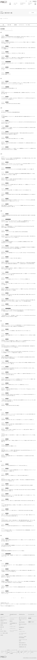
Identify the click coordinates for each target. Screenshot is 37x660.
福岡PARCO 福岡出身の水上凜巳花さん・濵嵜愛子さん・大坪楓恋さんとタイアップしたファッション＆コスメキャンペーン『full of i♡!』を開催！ (18, 268)
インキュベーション (13, 626)
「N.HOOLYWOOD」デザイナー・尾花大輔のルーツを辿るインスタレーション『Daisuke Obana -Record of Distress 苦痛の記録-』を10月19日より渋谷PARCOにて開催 (18, 315)
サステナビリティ (30, 4)
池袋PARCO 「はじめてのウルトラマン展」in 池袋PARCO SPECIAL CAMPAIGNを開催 (14, 231)
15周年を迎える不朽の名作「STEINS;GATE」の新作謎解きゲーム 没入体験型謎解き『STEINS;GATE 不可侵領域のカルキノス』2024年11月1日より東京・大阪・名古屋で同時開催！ (18, 247)
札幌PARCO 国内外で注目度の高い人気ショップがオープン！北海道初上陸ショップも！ (14, 384)
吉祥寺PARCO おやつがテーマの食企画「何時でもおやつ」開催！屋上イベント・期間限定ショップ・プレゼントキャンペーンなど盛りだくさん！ (18, 184)
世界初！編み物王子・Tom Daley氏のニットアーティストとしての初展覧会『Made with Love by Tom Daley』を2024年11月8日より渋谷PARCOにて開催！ (18, 205)
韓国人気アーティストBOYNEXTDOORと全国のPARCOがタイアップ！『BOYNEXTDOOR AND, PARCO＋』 (17, 525)
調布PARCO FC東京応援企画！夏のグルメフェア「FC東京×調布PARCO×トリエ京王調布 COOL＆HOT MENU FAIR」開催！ (17, 455)
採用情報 (35, 4)
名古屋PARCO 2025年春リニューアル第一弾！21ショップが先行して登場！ (12, 52)
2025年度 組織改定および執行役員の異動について (8, 88)
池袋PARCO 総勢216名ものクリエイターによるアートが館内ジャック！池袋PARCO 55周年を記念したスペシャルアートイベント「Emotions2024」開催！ (18, 373)
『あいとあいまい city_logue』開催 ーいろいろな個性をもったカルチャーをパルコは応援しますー (15, 189)
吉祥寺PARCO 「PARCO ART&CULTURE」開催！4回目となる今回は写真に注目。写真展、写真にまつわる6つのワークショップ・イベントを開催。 (18, 294)
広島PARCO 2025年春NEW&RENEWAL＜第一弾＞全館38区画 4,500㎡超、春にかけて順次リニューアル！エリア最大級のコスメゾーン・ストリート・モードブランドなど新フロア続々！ (18, 36)
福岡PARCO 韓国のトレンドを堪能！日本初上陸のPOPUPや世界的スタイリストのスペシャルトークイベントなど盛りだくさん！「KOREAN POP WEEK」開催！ (18, 179)
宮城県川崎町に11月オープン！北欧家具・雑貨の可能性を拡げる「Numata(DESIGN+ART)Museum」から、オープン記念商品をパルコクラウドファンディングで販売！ (18, 450)
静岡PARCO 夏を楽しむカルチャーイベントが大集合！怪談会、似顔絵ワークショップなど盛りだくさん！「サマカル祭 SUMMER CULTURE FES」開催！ (18, 495)
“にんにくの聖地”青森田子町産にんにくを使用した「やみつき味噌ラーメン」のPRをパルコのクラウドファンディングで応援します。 (18, 504)
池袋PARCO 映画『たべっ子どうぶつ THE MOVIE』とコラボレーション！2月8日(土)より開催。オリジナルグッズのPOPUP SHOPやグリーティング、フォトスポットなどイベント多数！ (18, 82)
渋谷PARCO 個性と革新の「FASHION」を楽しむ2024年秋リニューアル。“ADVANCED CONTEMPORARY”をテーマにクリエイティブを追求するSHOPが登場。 (18, 394)
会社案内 (1, 635)
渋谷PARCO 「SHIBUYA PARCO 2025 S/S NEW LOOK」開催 (10, 103)
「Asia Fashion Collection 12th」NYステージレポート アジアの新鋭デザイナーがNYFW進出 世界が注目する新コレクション (18, 63)
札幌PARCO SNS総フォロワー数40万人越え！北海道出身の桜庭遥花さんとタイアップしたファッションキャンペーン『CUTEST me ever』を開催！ (18, 424)
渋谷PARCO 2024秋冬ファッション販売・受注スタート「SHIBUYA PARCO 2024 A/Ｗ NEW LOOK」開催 (16, 510)
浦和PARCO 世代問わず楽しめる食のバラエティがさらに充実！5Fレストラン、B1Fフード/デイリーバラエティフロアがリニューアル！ (18, 592)
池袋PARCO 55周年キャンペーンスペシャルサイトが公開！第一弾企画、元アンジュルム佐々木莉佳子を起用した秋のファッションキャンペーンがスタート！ (18, 414)
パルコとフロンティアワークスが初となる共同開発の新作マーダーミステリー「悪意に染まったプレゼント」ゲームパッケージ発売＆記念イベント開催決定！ (18, 469)
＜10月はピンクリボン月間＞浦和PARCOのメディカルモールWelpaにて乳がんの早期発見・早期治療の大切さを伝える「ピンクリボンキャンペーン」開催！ (18, 362)
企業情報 (10, 4)
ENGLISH (34, 1)
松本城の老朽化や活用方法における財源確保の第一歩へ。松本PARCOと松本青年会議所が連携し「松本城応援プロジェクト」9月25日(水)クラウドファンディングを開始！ (18, 346)
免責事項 (18, 652)
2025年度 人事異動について (5, 73)
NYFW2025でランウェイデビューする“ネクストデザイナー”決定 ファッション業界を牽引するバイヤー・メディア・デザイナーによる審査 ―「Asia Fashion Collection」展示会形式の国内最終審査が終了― (18, 220)
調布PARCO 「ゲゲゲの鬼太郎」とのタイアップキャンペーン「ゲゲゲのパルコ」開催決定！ (15, 278)
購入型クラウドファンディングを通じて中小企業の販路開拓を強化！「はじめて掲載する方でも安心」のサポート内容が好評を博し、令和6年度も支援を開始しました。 (18, 158)
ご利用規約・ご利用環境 (8, 652)
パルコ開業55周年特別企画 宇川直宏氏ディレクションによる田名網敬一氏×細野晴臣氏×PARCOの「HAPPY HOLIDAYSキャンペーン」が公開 (17, 241)
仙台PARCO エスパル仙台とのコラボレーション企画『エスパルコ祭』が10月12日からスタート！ (15, 305)
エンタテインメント (13, 628)
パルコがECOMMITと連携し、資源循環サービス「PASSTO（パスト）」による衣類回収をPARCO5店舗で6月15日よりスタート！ (18, 555)
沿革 (1, 629)
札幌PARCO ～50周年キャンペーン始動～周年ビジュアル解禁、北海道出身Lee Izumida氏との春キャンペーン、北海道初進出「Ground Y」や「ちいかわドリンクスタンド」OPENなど (18, 57)
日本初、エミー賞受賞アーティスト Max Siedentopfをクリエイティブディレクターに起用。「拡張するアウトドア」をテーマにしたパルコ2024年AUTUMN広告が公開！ (18, 514)
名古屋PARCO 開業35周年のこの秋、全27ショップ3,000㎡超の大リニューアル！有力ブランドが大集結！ (16, 419)
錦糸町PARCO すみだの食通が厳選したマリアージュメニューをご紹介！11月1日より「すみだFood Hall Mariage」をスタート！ (18, 252)
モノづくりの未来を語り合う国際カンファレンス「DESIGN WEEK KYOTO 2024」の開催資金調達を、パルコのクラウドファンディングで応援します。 (18, 530)
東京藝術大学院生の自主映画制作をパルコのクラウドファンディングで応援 (12, 550)
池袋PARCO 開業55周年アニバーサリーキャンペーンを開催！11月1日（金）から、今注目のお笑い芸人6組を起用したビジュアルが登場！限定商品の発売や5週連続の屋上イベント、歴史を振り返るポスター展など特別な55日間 (18, 262)
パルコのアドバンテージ (22, 4)
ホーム (1, 18)
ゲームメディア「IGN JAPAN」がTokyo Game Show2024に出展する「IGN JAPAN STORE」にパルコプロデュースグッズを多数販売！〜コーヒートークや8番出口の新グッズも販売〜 (18, 351)
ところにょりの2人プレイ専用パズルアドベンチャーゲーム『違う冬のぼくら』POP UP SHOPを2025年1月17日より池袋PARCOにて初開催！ (18, 122)
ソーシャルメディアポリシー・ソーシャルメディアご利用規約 (13, 652)
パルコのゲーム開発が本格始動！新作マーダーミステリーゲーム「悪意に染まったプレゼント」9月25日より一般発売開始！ (18, 335)
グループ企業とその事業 (4, 633)
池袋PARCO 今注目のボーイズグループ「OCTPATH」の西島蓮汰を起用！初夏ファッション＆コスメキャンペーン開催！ (18, 586)
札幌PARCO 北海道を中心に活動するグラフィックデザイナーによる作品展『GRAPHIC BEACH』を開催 (16, 485)
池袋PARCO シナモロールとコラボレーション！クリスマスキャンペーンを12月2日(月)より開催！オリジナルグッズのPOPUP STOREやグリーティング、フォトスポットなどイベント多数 (18, 163)
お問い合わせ (25, 652)
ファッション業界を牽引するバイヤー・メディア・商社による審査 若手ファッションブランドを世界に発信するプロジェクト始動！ (18, 564)
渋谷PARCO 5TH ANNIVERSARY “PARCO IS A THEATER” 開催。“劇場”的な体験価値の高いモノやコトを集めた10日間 (18, 194)
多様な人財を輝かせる (22, 642)
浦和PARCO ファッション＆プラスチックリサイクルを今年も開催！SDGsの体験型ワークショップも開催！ (17, 168)
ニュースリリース (15, 4)
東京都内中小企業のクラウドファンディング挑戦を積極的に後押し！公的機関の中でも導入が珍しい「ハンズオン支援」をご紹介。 (18, 92)
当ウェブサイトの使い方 (34, 652)
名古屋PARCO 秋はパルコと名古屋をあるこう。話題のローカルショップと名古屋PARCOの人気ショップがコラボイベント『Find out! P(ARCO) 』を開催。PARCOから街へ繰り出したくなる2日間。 (18, 340)
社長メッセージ (2, 617)
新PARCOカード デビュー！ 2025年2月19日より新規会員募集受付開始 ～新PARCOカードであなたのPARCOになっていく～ (18, 68)
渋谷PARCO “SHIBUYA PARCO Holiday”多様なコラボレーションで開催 (12, 138)
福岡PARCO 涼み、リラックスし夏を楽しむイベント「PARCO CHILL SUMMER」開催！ (14, 475)
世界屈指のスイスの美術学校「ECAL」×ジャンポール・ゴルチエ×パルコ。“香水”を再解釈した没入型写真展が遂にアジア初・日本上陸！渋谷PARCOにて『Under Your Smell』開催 (18, 581)
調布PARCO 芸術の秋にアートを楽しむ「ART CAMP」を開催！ (10, 257)
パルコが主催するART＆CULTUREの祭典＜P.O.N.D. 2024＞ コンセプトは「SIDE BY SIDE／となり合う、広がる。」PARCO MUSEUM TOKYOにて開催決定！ (18, 368)
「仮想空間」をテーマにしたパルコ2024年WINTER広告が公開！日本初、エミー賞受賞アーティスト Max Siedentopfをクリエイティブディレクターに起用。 (18, 273)
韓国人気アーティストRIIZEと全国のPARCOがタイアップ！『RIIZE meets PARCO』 (13, 465)
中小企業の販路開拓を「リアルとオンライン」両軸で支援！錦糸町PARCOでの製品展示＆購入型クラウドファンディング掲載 (18, 116)
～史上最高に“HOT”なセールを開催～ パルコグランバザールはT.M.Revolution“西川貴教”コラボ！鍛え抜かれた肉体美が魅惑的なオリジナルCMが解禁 (18, 127)
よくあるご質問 (21, 652)
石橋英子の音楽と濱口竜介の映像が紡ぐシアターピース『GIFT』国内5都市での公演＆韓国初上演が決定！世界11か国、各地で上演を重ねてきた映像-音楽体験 (18, 357)
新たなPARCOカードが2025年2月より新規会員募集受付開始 (10, 111)
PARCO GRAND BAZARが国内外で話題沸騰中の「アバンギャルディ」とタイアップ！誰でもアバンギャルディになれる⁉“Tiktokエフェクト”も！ (18, 545)
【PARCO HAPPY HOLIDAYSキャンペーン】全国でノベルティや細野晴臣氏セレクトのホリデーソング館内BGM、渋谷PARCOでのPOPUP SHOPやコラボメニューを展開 (18, 148)
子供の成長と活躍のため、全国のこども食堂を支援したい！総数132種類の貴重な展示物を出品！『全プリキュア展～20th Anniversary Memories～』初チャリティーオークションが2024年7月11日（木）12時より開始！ (18, 520)
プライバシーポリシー (3, 652)
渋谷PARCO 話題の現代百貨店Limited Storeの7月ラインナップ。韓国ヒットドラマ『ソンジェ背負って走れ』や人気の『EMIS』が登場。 (18, 539)
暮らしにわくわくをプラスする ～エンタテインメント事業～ (23, 618)
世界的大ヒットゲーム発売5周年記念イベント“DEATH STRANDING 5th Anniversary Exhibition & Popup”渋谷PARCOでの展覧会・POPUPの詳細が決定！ (17, 226)
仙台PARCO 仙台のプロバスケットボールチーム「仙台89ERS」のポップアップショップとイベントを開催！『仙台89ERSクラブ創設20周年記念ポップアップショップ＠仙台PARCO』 (18, 379)
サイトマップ (29, 652)
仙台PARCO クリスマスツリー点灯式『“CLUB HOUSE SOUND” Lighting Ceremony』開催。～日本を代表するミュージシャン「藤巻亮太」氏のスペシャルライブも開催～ (18, 236)
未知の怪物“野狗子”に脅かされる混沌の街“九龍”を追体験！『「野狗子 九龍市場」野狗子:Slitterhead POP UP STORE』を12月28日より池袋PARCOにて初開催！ (17, 133)
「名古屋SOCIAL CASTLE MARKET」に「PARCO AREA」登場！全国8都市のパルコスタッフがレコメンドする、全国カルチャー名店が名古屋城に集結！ (18, 400)
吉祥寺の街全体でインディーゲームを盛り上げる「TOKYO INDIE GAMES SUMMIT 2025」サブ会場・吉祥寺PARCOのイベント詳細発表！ (18, 47)
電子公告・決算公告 (3, 631)
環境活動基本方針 (21, 627)
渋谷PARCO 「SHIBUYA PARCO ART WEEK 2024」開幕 (9, 405)
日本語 (30, 1)
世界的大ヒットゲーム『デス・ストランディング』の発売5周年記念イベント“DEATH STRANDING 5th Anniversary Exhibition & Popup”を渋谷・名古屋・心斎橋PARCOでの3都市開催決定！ (18, 325)
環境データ (20, 629)
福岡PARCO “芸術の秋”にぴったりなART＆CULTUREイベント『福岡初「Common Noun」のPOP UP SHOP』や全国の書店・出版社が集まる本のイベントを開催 (18, 289)
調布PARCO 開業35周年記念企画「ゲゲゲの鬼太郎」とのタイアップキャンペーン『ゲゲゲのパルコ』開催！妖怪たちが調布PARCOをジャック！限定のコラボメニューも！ (18, 200)
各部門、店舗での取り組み (23, 644)
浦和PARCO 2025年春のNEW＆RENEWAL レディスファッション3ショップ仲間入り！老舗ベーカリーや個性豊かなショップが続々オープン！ (18, 42)
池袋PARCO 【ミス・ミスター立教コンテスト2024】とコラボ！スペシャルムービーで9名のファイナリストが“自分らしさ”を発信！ (18, 283)
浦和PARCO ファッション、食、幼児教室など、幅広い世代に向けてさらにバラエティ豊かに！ (15, 330)
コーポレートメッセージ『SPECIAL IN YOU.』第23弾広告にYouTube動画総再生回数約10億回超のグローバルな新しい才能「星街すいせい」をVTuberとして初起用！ (18, 173)
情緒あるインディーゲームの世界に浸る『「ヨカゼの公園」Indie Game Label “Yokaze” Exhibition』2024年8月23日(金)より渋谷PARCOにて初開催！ (18, 489)
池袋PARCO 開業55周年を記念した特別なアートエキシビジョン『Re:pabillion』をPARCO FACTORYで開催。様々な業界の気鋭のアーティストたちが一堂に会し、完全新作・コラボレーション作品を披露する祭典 (18, 300)
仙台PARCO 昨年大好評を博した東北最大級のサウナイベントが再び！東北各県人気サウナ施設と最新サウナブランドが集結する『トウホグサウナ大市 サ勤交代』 (18, 570)
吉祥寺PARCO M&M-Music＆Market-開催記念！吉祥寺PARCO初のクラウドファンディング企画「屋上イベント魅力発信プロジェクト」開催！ (18, 575)
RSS (33, 12)
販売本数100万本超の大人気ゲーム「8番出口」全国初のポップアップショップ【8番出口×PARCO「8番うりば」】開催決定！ (18, 440)
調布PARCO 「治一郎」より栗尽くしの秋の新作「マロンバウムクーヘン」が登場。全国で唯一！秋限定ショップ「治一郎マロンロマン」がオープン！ (17, 429)
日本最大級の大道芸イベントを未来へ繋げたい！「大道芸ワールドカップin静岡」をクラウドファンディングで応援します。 (18, 434)
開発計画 (11, 621)
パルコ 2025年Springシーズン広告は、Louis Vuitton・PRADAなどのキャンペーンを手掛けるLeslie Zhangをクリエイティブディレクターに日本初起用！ (18, 98)
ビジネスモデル (12, 619)
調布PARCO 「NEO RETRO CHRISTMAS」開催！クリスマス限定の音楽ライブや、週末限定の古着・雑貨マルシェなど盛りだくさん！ (18, 142)
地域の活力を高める (22, 622)
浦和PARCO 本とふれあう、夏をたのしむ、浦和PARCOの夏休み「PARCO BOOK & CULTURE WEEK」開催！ (17, 500)
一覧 (3, 24)
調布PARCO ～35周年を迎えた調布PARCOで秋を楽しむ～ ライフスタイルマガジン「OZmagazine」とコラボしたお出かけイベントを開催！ (18, 389)
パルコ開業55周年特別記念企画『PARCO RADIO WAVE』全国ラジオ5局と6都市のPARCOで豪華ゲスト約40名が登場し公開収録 (18, 215)
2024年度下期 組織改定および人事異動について (8, 445)
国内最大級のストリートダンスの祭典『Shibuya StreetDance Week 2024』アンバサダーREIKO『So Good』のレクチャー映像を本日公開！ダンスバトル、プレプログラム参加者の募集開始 (18, 309)
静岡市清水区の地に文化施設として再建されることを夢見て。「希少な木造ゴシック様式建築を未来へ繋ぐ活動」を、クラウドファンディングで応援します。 (18, 479)
